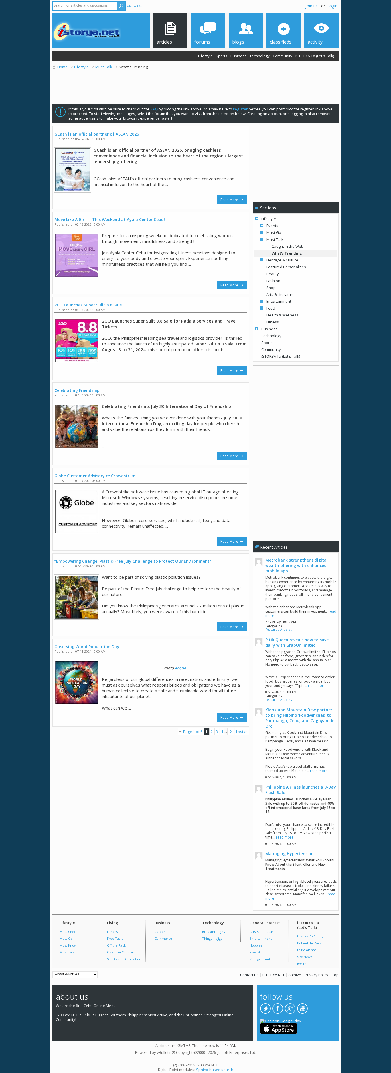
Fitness (272, 322)
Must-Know (68, 945)
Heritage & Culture (282, 260)
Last (239, 731)
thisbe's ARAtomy (310, 936)
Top (335, 974)
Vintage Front (260, 959)
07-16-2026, (281, 777)
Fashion (273, 280)
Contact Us (249, 974)
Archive (294, 974)
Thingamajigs (212, 938)
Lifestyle (205, 55)
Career (160, 931)
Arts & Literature (280, 294)
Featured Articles (278, 629)
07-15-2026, (281, 843)
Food (270, 308)
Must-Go (66, 938)
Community (282, 55)
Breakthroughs (213, 931)
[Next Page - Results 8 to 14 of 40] (230, 731)
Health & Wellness (282, 315)
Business (238, 55)
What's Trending (287, 253)
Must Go (273, 232)
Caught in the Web (287, 246)
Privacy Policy (316, 974)
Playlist (255, 952)
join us (311, 6)
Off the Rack (116, 945)
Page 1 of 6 (192, 731)
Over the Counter (120, 952)
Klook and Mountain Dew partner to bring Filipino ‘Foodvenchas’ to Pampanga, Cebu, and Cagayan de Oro (299, 718)
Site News (304, 957)
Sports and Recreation (124, 959)
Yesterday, (280, 621)
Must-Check (69, 931)
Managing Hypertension (289, 853)
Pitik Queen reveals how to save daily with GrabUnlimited (297, 642)
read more (316, 685)
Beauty (272, 273)
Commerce (163, 938)
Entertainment (278, 301)
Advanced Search (137, 5)
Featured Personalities (286, 266)
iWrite (301, 963)
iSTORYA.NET (273, 974)
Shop (271, 287)
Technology (260, 55)
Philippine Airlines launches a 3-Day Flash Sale (300, 789)
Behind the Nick (309, 943)
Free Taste (115, 938)
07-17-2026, (281, 692)
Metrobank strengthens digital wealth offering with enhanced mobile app (296, 565)
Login (333, 6)
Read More (229, 199)
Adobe (180, 668)
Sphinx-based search (214, 1069)
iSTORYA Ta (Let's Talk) (314, 55)
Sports (221, 55)
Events (272, 225)
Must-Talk (274, 239)
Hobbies (256, 945)
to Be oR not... (308, 950)
